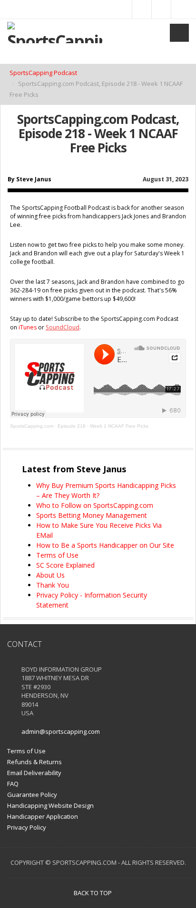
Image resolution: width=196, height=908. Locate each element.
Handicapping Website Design (50, 805)
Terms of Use (57, 555)
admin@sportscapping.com (60, 731)
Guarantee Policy (32, 794)
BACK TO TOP (93, 893)
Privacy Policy (26, 827)
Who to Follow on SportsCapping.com (94, 505)
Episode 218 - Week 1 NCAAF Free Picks (103, 426)
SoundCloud (62, 327)
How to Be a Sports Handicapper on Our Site (105, 545)
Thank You (52, 585)
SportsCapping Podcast (43, 72)
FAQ (13, 783)
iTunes (28, 327)
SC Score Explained (65, 565)
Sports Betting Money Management (91, 515)
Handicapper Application (42, 816)
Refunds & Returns (34, 762)
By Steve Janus (29, 179)
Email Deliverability (34, 772)
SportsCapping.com (31, 426)
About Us (50, 575)
